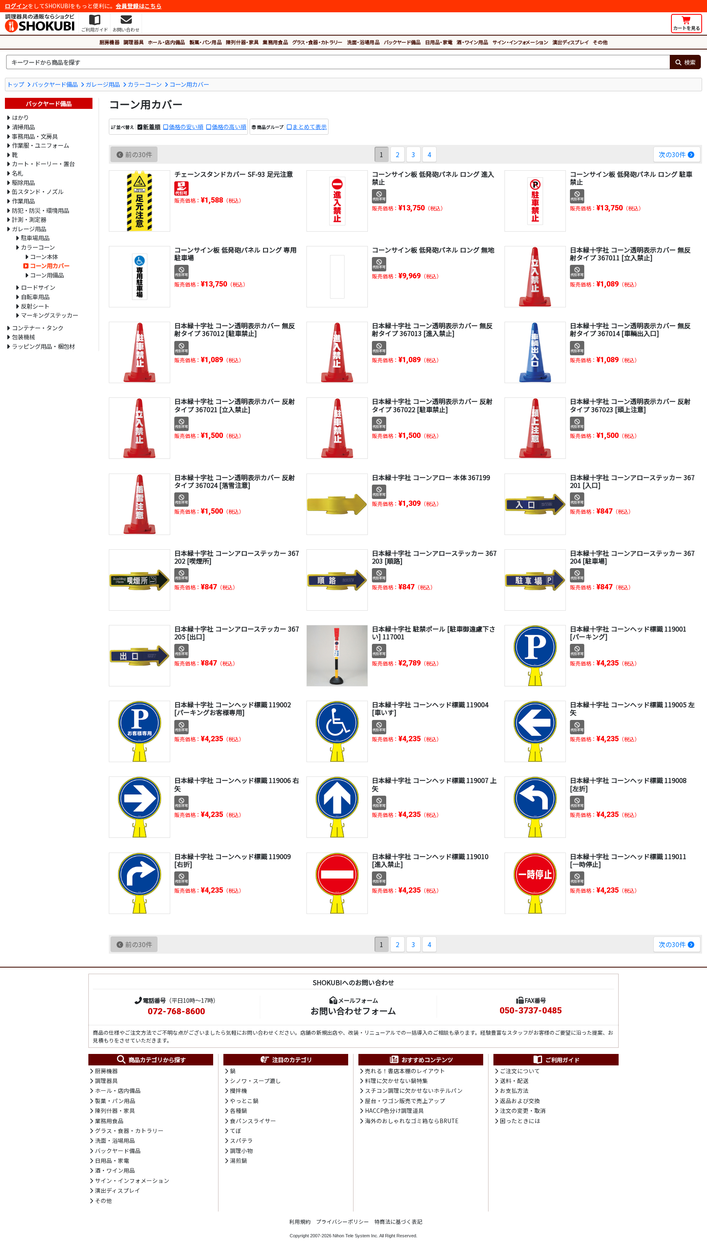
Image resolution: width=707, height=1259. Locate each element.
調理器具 (134, 41)
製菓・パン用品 (205, 41)
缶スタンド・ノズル (37, 191)
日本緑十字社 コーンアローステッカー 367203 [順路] (434, 557)
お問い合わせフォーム (353, 1010)
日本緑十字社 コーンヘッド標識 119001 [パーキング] (628, 632)
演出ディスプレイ (570, 41)
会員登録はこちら (139, 6)
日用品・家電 (439, 41)
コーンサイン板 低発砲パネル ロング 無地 (433, 250)
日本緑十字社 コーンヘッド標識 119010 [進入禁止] (430, 860)
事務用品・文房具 (35, 136)
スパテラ (241, 1140)
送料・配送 (514, 1080)
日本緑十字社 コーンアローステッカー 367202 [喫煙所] (236, 557)
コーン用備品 (47, 275)
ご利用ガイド (562, 1060)
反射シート (35, 306)
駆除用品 (23, 182)
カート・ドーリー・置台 (43, 163)
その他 (600, 41)
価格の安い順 (186, 126)
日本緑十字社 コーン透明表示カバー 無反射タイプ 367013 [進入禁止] (432, 329)
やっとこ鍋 (244, 1101)
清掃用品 (23, 126)
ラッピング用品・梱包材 (43, 346)
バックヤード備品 (402, 41)
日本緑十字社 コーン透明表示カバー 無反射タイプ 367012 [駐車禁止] (234, 329)
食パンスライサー (253, 1121)
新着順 (151, 126)
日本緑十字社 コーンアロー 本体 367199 (431, 477)
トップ (15, 84)
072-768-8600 (176, 1011)
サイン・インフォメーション (520, 41)
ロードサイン (38, 287)
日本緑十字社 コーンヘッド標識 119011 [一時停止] (628, 860)
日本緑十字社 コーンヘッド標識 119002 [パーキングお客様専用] (232, 708)
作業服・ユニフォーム (40, 145)
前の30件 (138, 154)
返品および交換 (520, 1101)
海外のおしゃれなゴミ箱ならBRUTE (411, 1121)
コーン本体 (44, 256)
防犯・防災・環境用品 (40, 210)
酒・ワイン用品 (472, 41)
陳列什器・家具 (242, 41)
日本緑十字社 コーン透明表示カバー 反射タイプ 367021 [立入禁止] (234, 405)
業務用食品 (275, 41)
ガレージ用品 (103, 84)
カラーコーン (145, 84)
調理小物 (241, 1150)
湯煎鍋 (238, 1160)
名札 (17, 173)
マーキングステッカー (49, 315)
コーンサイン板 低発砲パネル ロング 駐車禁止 (631, 178)
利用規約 (300, 1221)
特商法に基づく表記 (398, 1221)
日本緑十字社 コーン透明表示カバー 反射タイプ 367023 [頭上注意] (630, 405)
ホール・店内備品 (166, 41)
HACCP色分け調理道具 (394, 1110)
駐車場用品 (35, 237)
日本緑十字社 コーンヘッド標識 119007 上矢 (434, 784)
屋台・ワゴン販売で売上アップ (405, 1101)
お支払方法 (514, 1090)
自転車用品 (35, 296)
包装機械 (23, 336)
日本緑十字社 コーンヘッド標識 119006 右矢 (236, 784)
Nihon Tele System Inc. (355, 1235)
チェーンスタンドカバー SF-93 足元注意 (233, 174)
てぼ (235, 1130)
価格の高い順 (229, 126)
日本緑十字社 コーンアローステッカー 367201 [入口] (632, 481)
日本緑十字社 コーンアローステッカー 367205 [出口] (236, 632)
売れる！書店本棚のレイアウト (405, 1071)
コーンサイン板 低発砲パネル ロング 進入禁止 (433, 178)
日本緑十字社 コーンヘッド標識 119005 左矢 (632, 708)
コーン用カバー (189, 84)
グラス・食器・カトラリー (317, 41)
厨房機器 (109, 41)
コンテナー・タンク (37, 327)
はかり (20, 117)
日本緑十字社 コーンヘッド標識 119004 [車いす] (430, 708)
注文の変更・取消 (523, 1110)
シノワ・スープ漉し (255, 1080)
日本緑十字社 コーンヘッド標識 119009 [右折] (232, 860)
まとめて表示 (310, 126)
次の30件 (672, 154)
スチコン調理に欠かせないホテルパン (414, 1090)
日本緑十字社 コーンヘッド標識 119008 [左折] (628, 784)
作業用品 (23, 200)
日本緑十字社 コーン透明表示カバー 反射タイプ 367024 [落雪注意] (234, 481)
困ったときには (520, 1121)
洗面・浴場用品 (363, 41)
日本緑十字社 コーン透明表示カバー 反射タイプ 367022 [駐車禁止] (432, 405)
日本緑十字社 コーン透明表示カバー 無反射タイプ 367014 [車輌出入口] (630, 329)
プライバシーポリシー (342, 1221)
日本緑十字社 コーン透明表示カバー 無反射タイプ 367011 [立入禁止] (630, 253)
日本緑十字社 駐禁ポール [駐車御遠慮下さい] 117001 (433, 632)
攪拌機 (238, 1090)
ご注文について (520, 1071)
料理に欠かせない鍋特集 (396, 1080)
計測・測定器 (29, 219)
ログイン (16, 6)
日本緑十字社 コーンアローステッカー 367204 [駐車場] (632, 557)
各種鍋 (238, 1110)
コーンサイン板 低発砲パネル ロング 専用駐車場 (235, 253)
